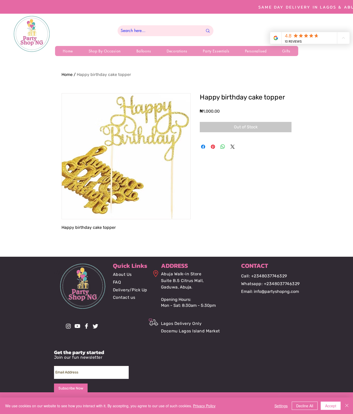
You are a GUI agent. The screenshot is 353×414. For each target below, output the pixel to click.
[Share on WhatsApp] (223, 147)
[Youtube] (77, 326)
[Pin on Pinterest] (213, 147)
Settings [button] (281, 405)
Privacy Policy (204, 405)
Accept (330, 405)
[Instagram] (68, 326)
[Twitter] (95, 326)
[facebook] (86, 326)
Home (67, 74)
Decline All (304, 405)
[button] (104, 51)
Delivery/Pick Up (130, 289)
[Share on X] (232, 147)
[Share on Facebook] (203, 147)
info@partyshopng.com (276, 291)
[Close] (347, 406)
